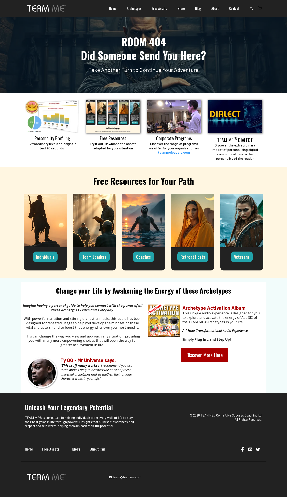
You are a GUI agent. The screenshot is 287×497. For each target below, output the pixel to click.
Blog (198, 8)
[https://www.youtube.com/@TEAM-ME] (250, 449)
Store (181, 8)
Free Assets (159, 8)
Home (112, 8)
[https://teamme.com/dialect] (234, 116)
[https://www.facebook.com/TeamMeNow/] (243, 449)
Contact (234, 8)
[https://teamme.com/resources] (113, 116)
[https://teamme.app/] (52, 116)
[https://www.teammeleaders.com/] (174, 116)
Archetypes (134, 8)
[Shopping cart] (260, 8)
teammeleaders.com (174, 152)
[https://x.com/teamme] (258, 449)
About (215, 8)
